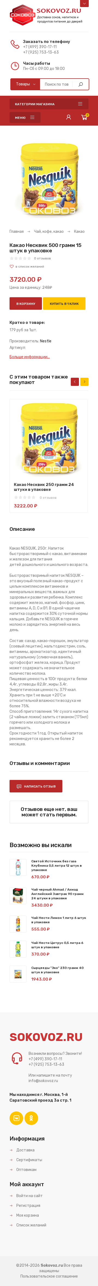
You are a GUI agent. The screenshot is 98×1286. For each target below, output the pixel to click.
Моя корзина (27, 1215)
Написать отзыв (39, 786)
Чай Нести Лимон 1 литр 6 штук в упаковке (58, 920)
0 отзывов (42, 258)
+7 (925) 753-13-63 (41, 52)
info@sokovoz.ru (43, 1081)
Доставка (25, 1150)
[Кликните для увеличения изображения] (49, 178)
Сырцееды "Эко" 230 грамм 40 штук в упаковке (57, 970)
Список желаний (31, 1225)
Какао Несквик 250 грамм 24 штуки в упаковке (44, 487)
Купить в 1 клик (64, 304)
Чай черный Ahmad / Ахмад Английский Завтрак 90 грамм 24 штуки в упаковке (57, 894)
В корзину (25, 304)
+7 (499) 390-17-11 (40, 47)
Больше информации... (30, 357)
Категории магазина (34, 104)
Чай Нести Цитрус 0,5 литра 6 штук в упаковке (57, 945)
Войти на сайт (29, 1196)
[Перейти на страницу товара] (48, 438)
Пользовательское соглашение (49, 1276)
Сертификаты (29, 1160)
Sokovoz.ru (52, 1265)
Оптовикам (26, 1169)
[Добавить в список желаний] (49, 266)
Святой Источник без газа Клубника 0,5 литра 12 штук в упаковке (56, 865)
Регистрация (28, 1205)
